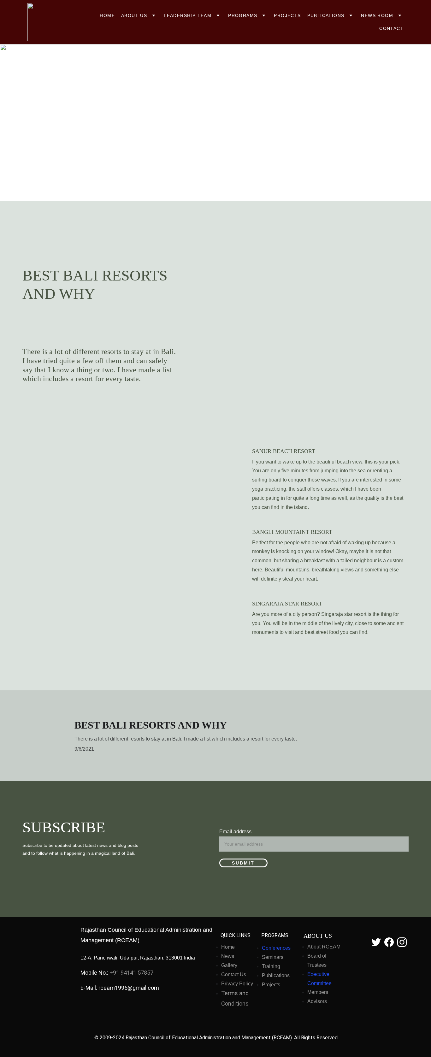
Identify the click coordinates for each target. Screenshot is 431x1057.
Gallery (229, 965)
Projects (287, 15)
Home (107, 15)
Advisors (317, 1001)
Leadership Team (187, 15)
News (227, 956)
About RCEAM (323, 946)
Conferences (276, 948)
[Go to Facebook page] (389, 942)
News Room (377, 15)
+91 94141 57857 (131, 972)
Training (271, 966)
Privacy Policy (237, 983)
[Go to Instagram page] (402, 942)
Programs (242, 15)
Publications (326, 15)
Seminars (272, 957)
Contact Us (233, 974)
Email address (235, 831)
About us (134, 15)
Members (317, 992)
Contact (391, 28)
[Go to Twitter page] (376, 942)
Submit (243, 862)
